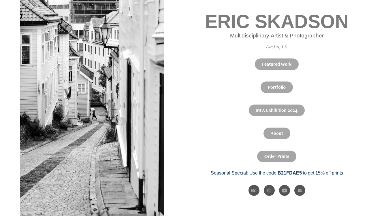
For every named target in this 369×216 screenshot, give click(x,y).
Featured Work (276, 64)
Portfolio (277, 87)
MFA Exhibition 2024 (277, 110)
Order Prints (276, 156)
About (277, 133)
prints (337, 172)
